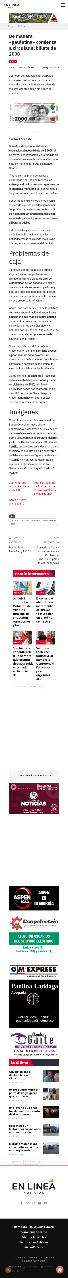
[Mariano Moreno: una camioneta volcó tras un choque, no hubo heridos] (51, 1148)
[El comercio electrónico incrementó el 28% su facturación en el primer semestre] (45, 588)
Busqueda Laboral (42, 1227)
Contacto (20, 1227)
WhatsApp (32, 1266)
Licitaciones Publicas (34, 1242)
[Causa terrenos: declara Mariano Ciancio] (51, 1076)
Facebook (49, 1266)
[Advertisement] (34, 733)
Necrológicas (34, 1247)
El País (13, 61)
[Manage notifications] (8, 1270)
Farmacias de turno (34, 1232)
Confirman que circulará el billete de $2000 (19, 486)
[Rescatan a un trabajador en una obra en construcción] (51, 1130)
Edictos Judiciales (34, 1237)
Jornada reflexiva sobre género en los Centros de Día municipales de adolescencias (48, 555)
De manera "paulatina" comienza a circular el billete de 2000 (33, 522)
